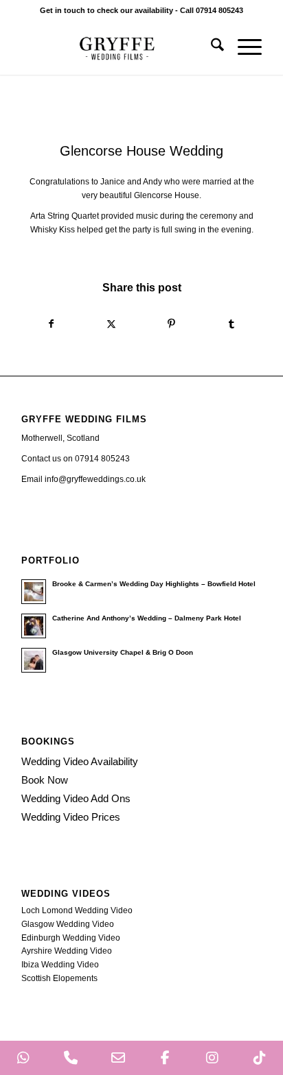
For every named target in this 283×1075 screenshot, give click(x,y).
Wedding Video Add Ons (76, 798)
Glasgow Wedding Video (67, 924)
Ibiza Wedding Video (60, 964)
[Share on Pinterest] (172, 324)
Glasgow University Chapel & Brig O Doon (122, 652)
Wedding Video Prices (70, 817)
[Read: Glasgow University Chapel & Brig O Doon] (33, 660)
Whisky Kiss (52, 229)
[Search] (210, 47)
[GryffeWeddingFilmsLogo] (117, 47)
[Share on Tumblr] (232, 324)
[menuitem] (210, 47)
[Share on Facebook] (51, 324)
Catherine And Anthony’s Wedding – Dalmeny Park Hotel (146, 618)
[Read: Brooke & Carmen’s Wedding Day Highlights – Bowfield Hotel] (33, 591)
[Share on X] (111, 324)
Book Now (44, 780)
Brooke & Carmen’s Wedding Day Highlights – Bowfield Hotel (154, 584)
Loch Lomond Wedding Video (77, 910)
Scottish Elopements (59, 978)
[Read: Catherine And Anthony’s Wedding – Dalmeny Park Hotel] (33, 626)
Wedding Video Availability (79, 761)
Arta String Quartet (64, 216)
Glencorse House (166, 195)
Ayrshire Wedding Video (66, 951)
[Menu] (243, 47)
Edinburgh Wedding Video (70, 938)
